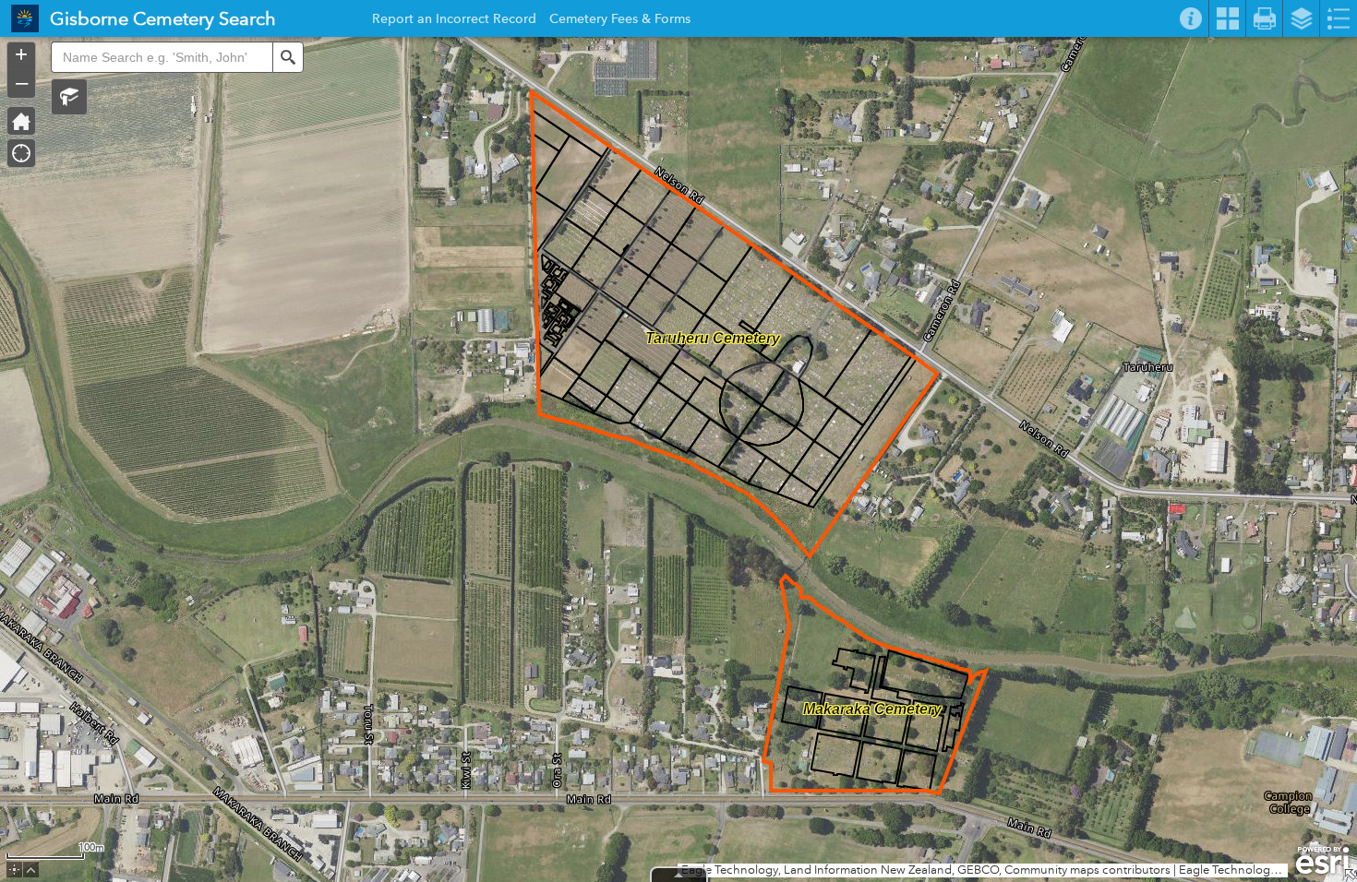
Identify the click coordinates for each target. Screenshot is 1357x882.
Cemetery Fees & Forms (620, 21)
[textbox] (161, 57)
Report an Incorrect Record (454, 21)
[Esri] (1322, 860)
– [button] (22, 82)
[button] (69, 96)
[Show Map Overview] (1349, 874)
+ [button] (21, 54)
